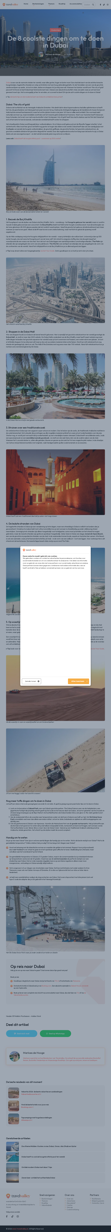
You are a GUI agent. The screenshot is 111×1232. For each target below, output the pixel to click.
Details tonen (30, 681)
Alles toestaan (77, 681)
